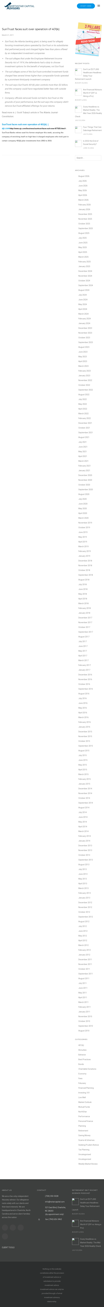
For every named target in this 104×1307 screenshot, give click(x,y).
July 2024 (82, 295)
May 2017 (82, 651)
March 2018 (83, 603)
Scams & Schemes (86, 1140)
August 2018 (83, 580)
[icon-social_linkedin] (13, 1228)
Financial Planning (86, 1088)
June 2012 (82, 931)
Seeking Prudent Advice (88, 1145)
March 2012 (83, 945)
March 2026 (83, 200)
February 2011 (84, 1007)
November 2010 (85, 1016)
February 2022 (84, 418)
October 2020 (84, 485)
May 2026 (82, 190)
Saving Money (84, 1135)
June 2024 (82, 300)
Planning (82, 1126)
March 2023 (83, 366)
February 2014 (84, 836)
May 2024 (82, 304)
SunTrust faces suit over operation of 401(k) (30, 29)
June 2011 (82, 988)
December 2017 (85, 618)
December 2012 (85, 902)
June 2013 (82, 874)
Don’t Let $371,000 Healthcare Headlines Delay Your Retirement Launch (88, 74)
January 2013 (84, 898)
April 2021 (82, 456)
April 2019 (82, 542)
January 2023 (84, 375)
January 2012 (84, 955)
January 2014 (84, 841)
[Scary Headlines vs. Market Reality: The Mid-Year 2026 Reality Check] (78, 109)
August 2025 (83, 233)
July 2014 (82, 812)
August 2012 (83, 921)
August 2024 (83, 290)
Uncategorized (84, 1159)
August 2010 (83, 1031)
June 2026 (82, 186)
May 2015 (82, 765)
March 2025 (83, 257)
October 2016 (84, 684)
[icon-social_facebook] (5, 1228)
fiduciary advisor (9, 1200)
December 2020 (85, 475)
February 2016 (84, 722)
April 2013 (82, 883)
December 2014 (85, 789)
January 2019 (84, 556)
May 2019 (82, 537)
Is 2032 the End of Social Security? (90, 142)
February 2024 (84, 319)
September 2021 (85, 432)
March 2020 (83, 518)
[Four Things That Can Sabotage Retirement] (78, 129)
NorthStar (82, 1112)
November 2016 (85, 679)
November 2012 (85, 907)
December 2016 (85, 675)
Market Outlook (85, 1102)
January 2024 (84, 323)
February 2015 (84, 779)
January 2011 (84, 1012)
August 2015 (83, 751)
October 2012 (84, 912)
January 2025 (84, 266)
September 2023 (85, 342)
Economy (82, 1074)
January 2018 (84, 613)
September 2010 (85, 1026)
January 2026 (84, 209)
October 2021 (84, 428)
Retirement (83, 1131)
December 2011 (85, 959)
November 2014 (85, 793)
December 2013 (85, 845)
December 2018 (85, 561)
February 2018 (84, 608)
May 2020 (82, 508)
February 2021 (84, 466)
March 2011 (83, 1002)
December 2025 (85, 214)
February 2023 (84, 371)
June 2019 (82, 532)
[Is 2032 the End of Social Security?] (78, 143)
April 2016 (82, 713)
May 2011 (82, 993)
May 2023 (82, 357)
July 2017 (82, 641)
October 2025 (84, 224)
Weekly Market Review (88, 1164)
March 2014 (83, 831)
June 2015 (82, 760)
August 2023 (83, 347)
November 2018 (85, 565)
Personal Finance (85, 1121)
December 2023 (85, 328)
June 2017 (82, 646)
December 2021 (85, 423)
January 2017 (84, 670)
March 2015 (83, 774)
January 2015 (84, 784)
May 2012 (82, 936)
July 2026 (82, 181)
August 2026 (83, 176)
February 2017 (84, 665)
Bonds (81, 1064)
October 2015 (84, 741)
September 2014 (85, 803)
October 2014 (84, 798)
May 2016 (82, 708)
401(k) (81, 1045)
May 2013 (82, 879)
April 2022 (82, 409)
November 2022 (85, 380)
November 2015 (85, 736)
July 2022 (82, 399)
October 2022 (84, 385)
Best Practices (84, 1059)
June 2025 (82, 243)
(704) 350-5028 (51, 1196)
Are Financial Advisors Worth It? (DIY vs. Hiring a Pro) (92, 93)
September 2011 (85, 974)
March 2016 (83, 717)
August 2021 (83, 437)
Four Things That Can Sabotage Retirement (92, 128)
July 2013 (82, 869)
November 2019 (85, 523)
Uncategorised (84, 1154)
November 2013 (85, 850)
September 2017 (85, 632)
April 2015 (82, 770)
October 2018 (84, 570)
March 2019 (83, 546)
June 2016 (82, 703)
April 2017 (82, 656)
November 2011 (85, 964)
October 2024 (84, 281)
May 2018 (82, 594)
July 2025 (82, 238)
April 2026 (82, 195)
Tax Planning (83, 1150)
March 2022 (83, 413)
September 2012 (85, 917)
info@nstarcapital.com (55, 1202)
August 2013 (83, 864)
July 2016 (82, 698)
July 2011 (82, 983)
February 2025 (84, 262)
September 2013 (85, 860)
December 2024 (85, 271)
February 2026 (84, 205)
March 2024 (83, 314)
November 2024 (85, 276)
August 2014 (83, 807)
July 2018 (82, 584)
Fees (80, 1078)
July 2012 (82, 926)
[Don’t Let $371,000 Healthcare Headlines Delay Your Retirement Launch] (78, 71)
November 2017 (85, 622)
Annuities (82, 1050)
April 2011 (82, 997)
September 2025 (85, 228)
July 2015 (82, 755)
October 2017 (84, 627)
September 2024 (85, 285)
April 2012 (82, 940)
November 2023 (85, 333)
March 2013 (83, 888)
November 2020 (85, 480)
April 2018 (82, 599)
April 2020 (82, 513)
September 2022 (85, 390)
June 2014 (82, 817)
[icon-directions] (5, 1236)
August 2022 (83, 394)
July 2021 (82, 442)
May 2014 (82, 822)
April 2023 (82, 361)
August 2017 (83, 637)
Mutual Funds (84, 1107)
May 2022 (82, 404)
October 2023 (84, 338)
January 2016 (84, 727)
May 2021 (82, 451)
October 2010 (84, 1021)
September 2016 (85, 689)
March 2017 (83, 660)
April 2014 (82, 826)
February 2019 (84, 551)
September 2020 (85, 489)
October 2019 (84, 527)
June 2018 (82, 589)
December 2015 (85, 732)
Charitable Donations (87, 1069)
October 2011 (84, 969)
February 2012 (84, 950)
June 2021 (82, 447)
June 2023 (82, 352)
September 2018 (85, 575)
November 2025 (85, 219)
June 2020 (82, 504)
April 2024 (82, 309)
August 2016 (83, 694)
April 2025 (82, 252)
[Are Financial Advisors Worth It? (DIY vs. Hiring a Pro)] (78, 92)
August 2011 (83, 978)
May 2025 (82, 247)
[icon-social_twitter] (21, 1228)
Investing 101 (84, 1093)
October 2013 (84, 855)
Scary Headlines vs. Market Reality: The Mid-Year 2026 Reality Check (88, 112)
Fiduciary (82, 1083)
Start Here (85, 6)
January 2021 (84, 470)
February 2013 (84, 893)
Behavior (82, 1055)
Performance (84, 1116)
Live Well (82, 1097)
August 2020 (83, 494)
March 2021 (83, 461)
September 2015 (85, 746)
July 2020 (82, 499)
